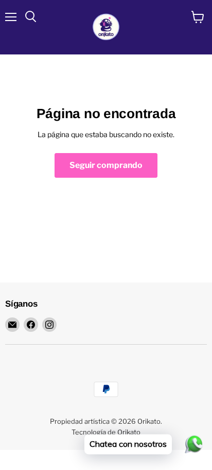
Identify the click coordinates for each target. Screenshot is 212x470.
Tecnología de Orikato (106, 432)
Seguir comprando (106, 165)
